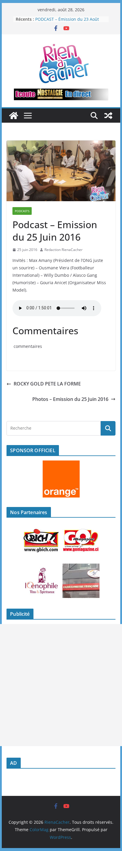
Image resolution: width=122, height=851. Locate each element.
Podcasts (22, 211)
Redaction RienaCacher (63, 249)
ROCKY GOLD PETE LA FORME (47, 383)
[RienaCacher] (14, 115)
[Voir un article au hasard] (108, 115)
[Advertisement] (61, 685)
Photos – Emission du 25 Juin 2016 (70, 399)
